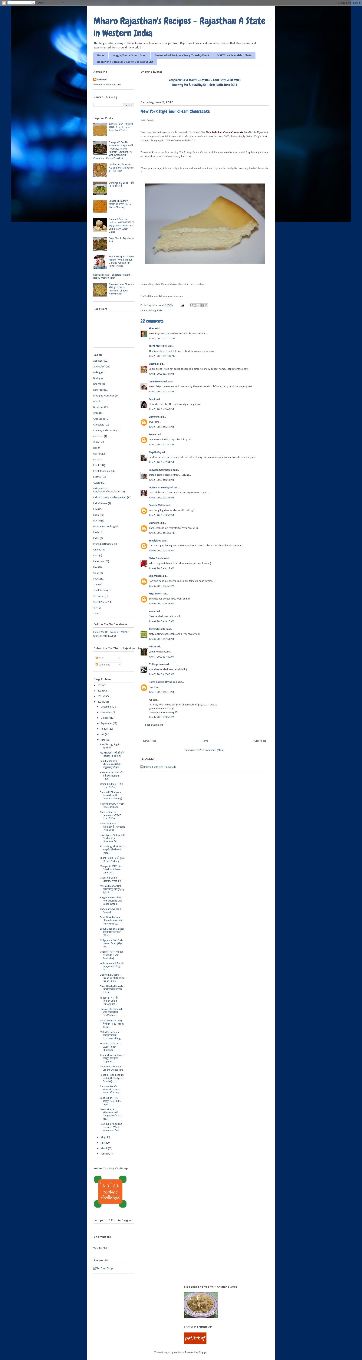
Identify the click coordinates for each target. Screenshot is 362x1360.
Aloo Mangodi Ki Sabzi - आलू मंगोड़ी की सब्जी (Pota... (112, 849)
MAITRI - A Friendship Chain (234, 55)
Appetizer (98, 361)
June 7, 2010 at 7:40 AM (161, 674)
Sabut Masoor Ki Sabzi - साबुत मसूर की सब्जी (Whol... (112, 932)
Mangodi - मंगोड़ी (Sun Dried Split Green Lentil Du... (111, 869)
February (106, 1153)
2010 (100, 702)
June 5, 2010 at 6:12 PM (161, 427)
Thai (95, 613)
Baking (152, 310)
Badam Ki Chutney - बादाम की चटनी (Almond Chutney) (111, 795)
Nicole (252, 132)
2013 (100, 685)
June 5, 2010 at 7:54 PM (161, 462)
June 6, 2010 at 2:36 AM (161, 550)
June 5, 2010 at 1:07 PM (161, 374)
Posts (101, 658)
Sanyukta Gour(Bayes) (161, 470)
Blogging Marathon (103, 395)
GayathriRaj (155, 452)
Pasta (96, 532)
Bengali (97, 384)
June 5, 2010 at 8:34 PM (161, 497)
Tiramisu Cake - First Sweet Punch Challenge (110, 1047)
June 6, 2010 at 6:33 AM (161, 603)
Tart (95, 607)
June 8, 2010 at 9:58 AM (161, 717)
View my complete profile (107, 84)
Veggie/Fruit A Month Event (129, 55)
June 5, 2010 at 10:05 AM (162, 338)
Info (95, 509)
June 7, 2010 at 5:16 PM (161, 692)
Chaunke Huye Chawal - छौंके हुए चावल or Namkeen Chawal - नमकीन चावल (121, 289)
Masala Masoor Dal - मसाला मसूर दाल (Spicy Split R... (112, 889)
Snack (96, 578)
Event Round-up (101, 471)
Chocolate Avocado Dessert (110, 911)
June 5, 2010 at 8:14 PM (161, 480)
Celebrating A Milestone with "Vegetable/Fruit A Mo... (111, 1114)
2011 (100, 696)
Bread (96, 401)
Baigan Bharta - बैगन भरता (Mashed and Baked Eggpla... (111, 900)
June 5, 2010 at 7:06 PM (161, 444)
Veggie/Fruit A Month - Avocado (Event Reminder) (112, 955)
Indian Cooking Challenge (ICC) (110, 497)
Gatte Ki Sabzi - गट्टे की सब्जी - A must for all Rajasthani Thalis (121, 127)
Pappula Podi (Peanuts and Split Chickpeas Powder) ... (112, 1078)
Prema (152, 434)
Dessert (97, 453)
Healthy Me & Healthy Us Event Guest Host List (125, 62)
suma (152, 611)
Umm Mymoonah (158, 381)
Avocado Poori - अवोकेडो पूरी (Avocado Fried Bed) (112, 827)
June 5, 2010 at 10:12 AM (162, 356)
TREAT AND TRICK (158, 346)
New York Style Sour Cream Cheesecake (111, 1068)
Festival (97, 477)
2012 (100, 691)
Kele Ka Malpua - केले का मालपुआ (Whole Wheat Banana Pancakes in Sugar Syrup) (121, 261)
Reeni (152, 399)
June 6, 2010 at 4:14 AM (161, 568)
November (107, 712)
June (103, 740)
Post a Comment (154, 725)
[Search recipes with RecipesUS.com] (103, 1268)
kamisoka (179, 1352)
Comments (104, 664)
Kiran (151, 328)
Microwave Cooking (104, 526)
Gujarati (97, 482)
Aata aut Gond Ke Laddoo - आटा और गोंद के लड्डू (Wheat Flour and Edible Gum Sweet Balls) (121, 225)
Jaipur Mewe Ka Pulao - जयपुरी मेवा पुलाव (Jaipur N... (112, 1058)
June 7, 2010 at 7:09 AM (161, 656)
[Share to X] (199, 305)
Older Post (260, 741)
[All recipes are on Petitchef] (195, 1343)
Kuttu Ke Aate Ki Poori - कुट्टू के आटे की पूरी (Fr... (112, 966)
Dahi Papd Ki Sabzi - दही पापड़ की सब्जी (121, 185)
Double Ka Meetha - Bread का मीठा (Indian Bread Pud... (112, 978)
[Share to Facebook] (202, 305)
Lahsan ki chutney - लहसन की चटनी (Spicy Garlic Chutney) (120, 204)
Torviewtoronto (157, 629)
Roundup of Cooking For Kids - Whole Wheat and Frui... (111, 1127)
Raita (96, 555)
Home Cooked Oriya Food (163, 682)
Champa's (166, 284)
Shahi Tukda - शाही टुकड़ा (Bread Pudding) (112, 860)
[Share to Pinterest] (206, 305)
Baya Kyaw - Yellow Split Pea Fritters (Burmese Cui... (112, 838)
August (105, 729)
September (107, 723)
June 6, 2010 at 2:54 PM (161, 639)
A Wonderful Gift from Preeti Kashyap (112, 806)
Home (100, 55)
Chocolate (98, 424)
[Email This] (191, 305)
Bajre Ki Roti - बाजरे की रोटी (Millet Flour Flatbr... (111, 775)
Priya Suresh (155, 593)
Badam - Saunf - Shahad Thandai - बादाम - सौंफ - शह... (110, 1089)
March (104, 1148)
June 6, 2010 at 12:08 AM (162, 533)
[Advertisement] (134, 1290)
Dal (95, 448)
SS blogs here (156, 664)
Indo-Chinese (100, 503)
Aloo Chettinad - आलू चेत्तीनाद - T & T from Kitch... (112, 1024)
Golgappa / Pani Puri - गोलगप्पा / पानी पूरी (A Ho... (111, 943)
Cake (160, 310)
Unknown (154, 417)
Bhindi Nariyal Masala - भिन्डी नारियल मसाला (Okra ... (112, 989)
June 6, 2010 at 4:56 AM (161, 586)
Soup (96, 584)
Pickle (96, 538)
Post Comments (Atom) (211, 750)
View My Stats (100, 1248)
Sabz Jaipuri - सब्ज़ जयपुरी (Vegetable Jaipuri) (110, 1101)
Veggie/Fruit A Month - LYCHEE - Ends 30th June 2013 (205, 80)
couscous (98, 436)
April (103, 1143)
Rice (95, 567)
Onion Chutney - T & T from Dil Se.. (111, 786)
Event (96, 465)
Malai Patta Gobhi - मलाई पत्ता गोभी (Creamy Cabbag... (111, 1035)
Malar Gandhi (156, 558)
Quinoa (97, 549)
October (105, 718)
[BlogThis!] (195, 305)
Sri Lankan (98, 596)
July (103, 734)
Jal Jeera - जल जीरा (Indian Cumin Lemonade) (109, 1001)
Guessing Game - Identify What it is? (111, 879)
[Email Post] (182, 305)
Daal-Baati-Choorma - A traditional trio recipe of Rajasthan (121, 167)
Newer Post (149, 741)
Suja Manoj (155, 576)
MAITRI (97, 520)
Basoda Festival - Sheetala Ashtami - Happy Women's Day (112, 277)
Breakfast (98, 407)
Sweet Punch (100, 602)
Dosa (96, 459)
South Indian (100, 590)
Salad (96, 573)
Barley (96, 378)
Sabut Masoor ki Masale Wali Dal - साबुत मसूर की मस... (110, 764)
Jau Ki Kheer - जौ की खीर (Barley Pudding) (112, 754)
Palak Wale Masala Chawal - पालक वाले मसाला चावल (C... (111, 920)
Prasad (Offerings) (103, 544)
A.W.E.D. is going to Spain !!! (110, 746)
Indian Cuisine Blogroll (161, 487)
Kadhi (96, 515)
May (103, 1137)
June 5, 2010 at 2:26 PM (161, 391)
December (106, 706)
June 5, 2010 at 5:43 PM (161, 409)
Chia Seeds (99, 419)
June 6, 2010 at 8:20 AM (161, 621)
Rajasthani (98, 561)
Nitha (152, 646)
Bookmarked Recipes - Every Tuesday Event (182, 55)
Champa (153, 364)
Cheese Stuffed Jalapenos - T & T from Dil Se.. (110, 815)
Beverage (98, 390)
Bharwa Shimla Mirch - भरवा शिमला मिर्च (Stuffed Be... (112, 1012)
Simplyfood (155, 540)
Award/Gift (99, 366)
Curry (96, 442)
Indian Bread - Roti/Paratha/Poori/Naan (106, 490)
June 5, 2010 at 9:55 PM (161, 515)
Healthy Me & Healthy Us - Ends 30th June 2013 (204, 85)
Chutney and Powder (104, 430)
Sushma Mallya (157, 505)
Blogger (203, 1352)
